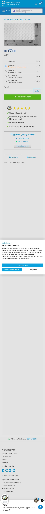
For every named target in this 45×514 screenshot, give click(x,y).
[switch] (5, 502)
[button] (7, 243)
